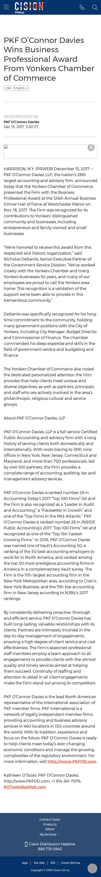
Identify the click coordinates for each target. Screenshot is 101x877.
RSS (52, 862)
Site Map (39, 862)
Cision (57, 870)
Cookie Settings (70, 862)
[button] (82, 7)
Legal (25, 862)
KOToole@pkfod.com (25, 787)
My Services (48, 834)
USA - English (15, 88)
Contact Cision (49, 819)
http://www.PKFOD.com (72, 761)
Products (50, 824)
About (49, 829)
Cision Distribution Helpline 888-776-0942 (51, 846)
